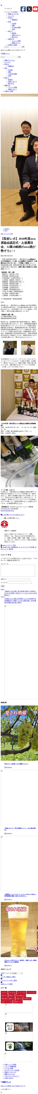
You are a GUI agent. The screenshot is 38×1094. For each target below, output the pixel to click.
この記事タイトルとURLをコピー (13, 514)
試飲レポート (12, 81)
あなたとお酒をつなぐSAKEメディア (13, 1086)
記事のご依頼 (8, 91)
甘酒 (9, 76)
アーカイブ (8, 12)
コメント (4, 564)
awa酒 (5, 547)
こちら (20, 503)
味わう (6, 78)
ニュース (7, 62)
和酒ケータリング (10, 1072)
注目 (14, 545)
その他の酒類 (12, 74)
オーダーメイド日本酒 (11, 1070)
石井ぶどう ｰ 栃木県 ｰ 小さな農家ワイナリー (16, 764)
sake (4, 545)
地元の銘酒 (20, 995)
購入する (11, 83)
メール (4, 582)
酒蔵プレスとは (9, 60)
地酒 (19, 998)
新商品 (10, 79)
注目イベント (7, 1002)
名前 (3, 579)
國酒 (11, 995)
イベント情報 (12, 87)
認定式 (11, 549)
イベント (9, 545)
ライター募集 (8, 1068)
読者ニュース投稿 (10, 1064)
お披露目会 (14, 547)
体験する (7, 85)
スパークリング (24, 547)
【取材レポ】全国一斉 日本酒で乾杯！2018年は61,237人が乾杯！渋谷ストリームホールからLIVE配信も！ (20, 593)
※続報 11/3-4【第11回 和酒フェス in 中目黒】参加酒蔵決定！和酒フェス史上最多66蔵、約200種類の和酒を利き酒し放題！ (20, 600)
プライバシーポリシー (11, 1076)
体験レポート (12, 89)
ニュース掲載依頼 (10, 1066)
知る (5, 68)
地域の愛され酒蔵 (8, 998)
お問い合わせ (8, 1078)
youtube (12, 992)
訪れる (6, 64)
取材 (4, 995)
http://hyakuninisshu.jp (7, 510)
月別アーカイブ (6, 973)
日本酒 (10, 70)
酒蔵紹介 (11, 66)
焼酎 (9, 72)
